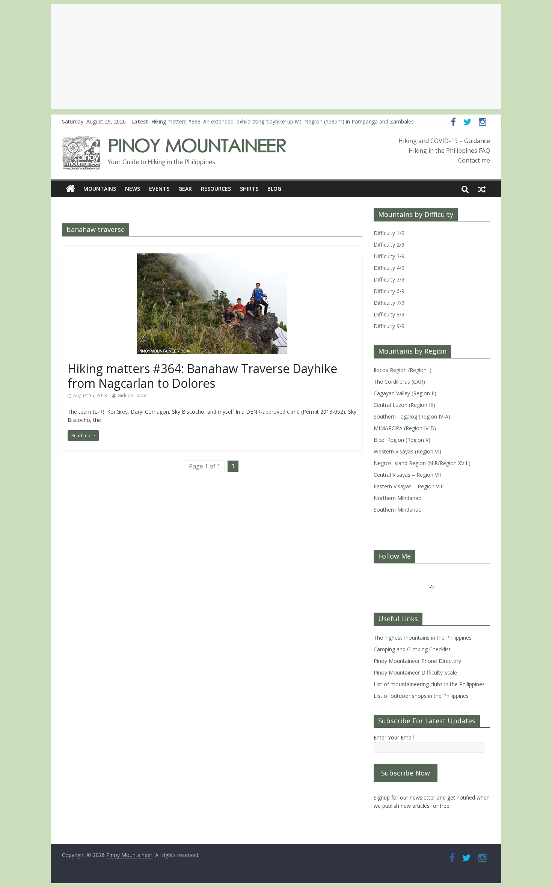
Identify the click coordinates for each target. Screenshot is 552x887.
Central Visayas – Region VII (407, 474)
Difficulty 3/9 (389, 256)
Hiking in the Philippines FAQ (449, 150)
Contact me (474, 160)
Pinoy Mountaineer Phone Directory (417, 660)
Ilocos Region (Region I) (402, 369)
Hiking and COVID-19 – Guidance (444, 141)
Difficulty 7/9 (389, 302)
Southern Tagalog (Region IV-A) (412, 416)
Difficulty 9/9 (389, 326)
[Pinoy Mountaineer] (174, 141)
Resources (216, 188)
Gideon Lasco (132, 395)
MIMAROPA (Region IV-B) (405, 428)
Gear (185, 188)
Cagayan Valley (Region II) (405, 393)
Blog (274, 188)
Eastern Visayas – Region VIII (408, 486)
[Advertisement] (276, 56)
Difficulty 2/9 (389, 244)
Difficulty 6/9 (389, 291)
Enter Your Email (394, 737)
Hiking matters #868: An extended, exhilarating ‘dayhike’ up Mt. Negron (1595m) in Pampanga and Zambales (282, 121)
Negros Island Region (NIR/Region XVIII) (422, 463)
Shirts (249, 188)
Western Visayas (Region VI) (407, 451)
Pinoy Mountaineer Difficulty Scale (415, 672)
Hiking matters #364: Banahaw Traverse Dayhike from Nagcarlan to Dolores (202, 375)
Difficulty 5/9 (389, 279)
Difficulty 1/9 (389, 232)
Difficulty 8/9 (389, 314)
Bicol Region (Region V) (402, 439)
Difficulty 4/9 (389, 267)
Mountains (99, 188)
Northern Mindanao (398, 497)
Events (159, 188)
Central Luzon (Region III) (404, 404)
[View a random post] (482, 189)
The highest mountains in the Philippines (423, 637)
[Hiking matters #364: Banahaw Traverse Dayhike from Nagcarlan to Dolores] (212, 258)
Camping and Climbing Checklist (412, 649)
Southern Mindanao (398, 509)
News (132, 188)
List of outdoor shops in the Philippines (421, 695)
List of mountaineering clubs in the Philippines (429, 684)
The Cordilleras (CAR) (399, 381)
